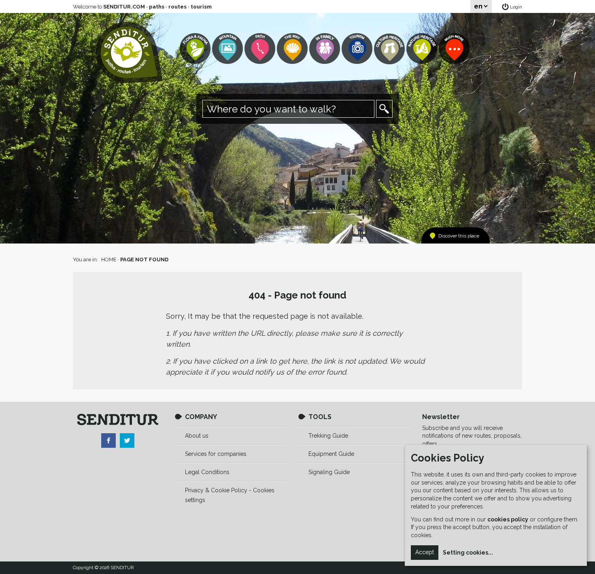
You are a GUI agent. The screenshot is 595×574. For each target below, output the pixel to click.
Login (516, 7)
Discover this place (458, 236)
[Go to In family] (325, 48)
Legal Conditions (207, 472)
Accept (424, 552)
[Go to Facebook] (108, 440)
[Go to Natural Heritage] (422, 48)
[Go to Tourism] (358, 48)
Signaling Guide (329, 472)
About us (196, 435)
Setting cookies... (468, 552)
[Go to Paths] (260, 48)
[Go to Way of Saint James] (293, 48)
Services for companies (215, 454)
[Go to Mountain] (228, 48)
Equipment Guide (331, 454)
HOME (109, 259)
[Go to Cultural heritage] (390, 48)
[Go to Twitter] (127, 440)
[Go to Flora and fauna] (196, 48)
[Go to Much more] (455, 48)
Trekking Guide (328, 435)
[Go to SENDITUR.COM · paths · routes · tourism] (129, 52)
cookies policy (507, 519)
